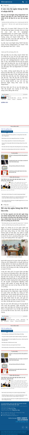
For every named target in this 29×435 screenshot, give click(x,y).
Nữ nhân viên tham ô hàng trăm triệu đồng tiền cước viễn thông (15, 146)
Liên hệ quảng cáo (22, 421)
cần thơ (9, 99)
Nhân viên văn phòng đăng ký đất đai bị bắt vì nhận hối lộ (13, 149)
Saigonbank (19, 99)
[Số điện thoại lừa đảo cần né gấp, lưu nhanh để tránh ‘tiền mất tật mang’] (5, 162)
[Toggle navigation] (26, 2)
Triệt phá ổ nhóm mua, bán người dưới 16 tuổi (11, 344)
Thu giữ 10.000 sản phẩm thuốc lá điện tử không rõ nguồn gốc (14, 336)
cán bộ (19, 97)
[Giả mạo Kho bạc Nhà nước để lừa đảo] (5, 167)
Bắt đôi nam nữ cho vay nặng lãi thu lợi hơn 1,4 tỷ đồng (13, 138)
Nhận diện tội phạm (14, 177)
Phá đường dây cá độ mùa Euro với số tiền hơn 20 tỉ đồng (13, 347)
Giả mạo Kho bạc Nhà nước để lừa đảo (17, 165)
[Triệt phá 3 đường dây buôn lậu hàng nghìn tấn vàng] (5, 157)
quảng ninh (6, 321)
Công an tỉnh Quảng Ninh (20, 321)
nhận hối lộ (4, 99)
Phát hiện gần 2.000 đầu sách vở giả (9, 342)
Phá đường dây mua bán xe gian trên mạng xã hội (12, 223)
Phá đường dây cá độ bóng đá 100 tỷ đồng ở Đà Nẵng (13, 334)
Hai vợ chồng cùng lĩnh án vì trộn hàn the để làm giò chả (13, 140)
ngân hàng (25, 97)
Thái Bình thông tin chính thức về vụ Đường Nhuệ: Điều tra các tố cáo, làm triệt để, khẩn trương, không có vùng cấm (14, 197)
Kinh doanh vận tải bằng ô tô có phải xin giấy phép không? (13, 194)
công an (13, 99)
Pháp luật (6, 5)
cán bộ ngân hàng (12, 97)
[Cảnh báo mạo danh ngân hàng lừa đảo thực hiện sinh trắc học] (5, 172)
